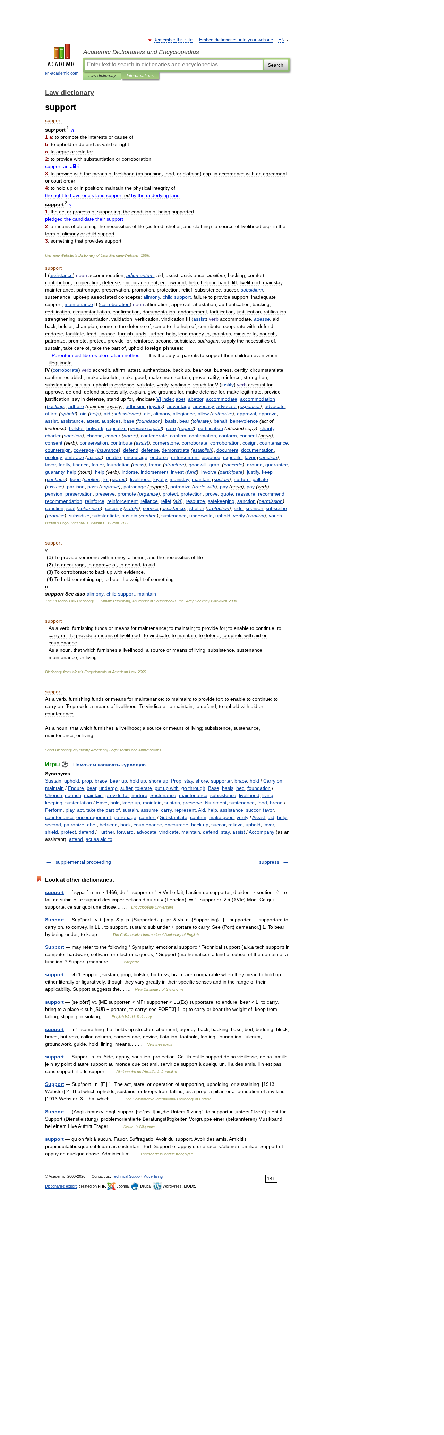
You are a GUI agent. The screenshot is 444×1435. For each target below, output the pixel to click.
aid (271, 817)
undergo (108, 788)
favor (268, 810)
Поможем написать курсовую (109, 764)
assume (149, 810)
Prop (176, 781)
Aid (201, 810)
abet (92, 824)
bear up (118, 781)
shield (51, 832)
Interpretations (140, 75)
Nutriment (216, 802)
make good (221, 817)
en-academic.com (61, 73)
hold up (138, 781)
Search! (276, 65)
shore (202, 781)
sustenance (242, 802)
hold (254, 781)
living (267, 795)
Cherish (53, 795)
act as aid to (99, 839)
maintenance (193, 795)
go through (193, 788)
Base (213, 788)
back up (199, 824)
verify (242, 817)
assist (238, 832)
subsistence (223, 795)
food (262, 802)
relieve (235, 824)
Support (54, 919)
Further (106, 832)
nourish (73, 795)
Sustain (53, 781)
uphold (71, 781)
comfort (147, 817)
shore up (158, 781)
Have (102, 802)
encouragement (93, 817)
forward (125, 832)
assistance (231, 810)
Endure (76, 788)
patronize (74, 824)
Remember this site (173, 39)
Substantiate (173, 817)
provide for (117, 795)
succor (253, 810)
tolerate (143, 788)
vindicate (169, 832)
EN (281, 39)
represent (185, 810)
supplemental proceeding (83, 862)
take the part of (103, 810)
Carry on (272, 781)
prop (87, 781)
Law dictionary (102, 75)
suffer (126, 788)
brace (101, 781)
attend (76, 839)
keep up (131, 802)
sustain (172, 802)
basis (227, 788)
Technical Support (127, 1176)
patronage (125, 817)
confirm (198, 817)
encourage (176, 824)
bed (240, 788)
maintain (54, 788)
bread (276, 802)
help (212, 810)
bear (91, 788)
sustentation (78, 802)
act (80, 810)
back (125, 824)
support (54, 892)
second (53, 824)
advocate (146, 832)
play (70, 810)
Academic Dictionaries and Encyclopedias (141, 52)
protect (68, 832)
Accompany (261, 832)
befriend (109, 824)
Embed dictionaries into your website (236, 39)
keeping (53, 802)
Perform (54, 810)
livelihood (249, 795)
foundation (259, 788)
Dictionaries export (61, 1186)
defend (86, 832)
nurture (139, 795)
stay (188, 781)
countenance (59, 817)
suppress (269, 862)
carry (166, 810)
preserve (192, 802)
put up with (167, 788)
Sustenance (163, 795)
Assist (258, 817)
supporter (221, 781)
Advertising (153, 1176)
